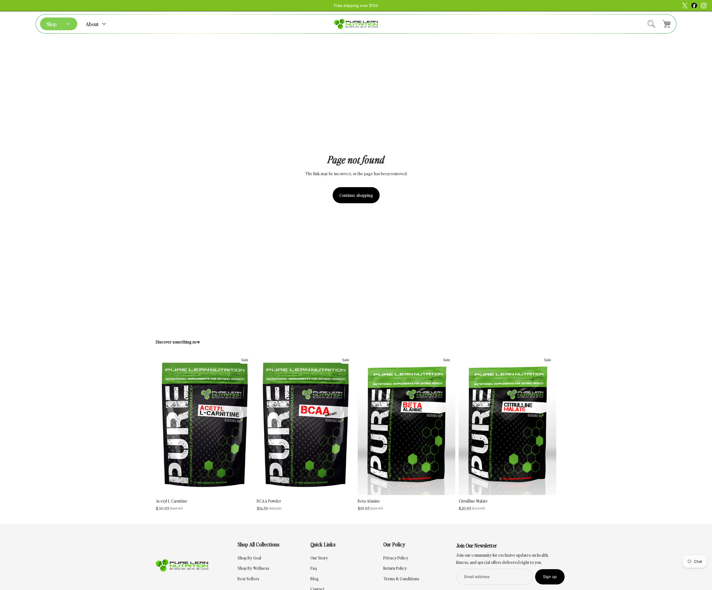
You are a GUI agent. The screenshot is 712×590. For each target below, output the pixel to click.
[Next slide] (245, 424)
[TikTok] (703, 5)
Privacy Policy (395, 557)
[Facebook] (685, 5)
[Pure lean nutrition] (356, 23)
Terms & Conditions (401, 578)
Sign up (550, 576)
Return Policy (395, 568)
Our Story (319, 557)
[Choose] (245, 486)
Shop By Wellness (253, 568)
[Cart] (666, 23)
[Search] (651, 23)
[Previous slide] (164, 424)
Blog (314, 578)
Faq (313, 568)
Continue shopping (356, 195)
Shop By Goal (249, 557)
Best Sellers (248, 578)
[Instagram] (694, 5)
